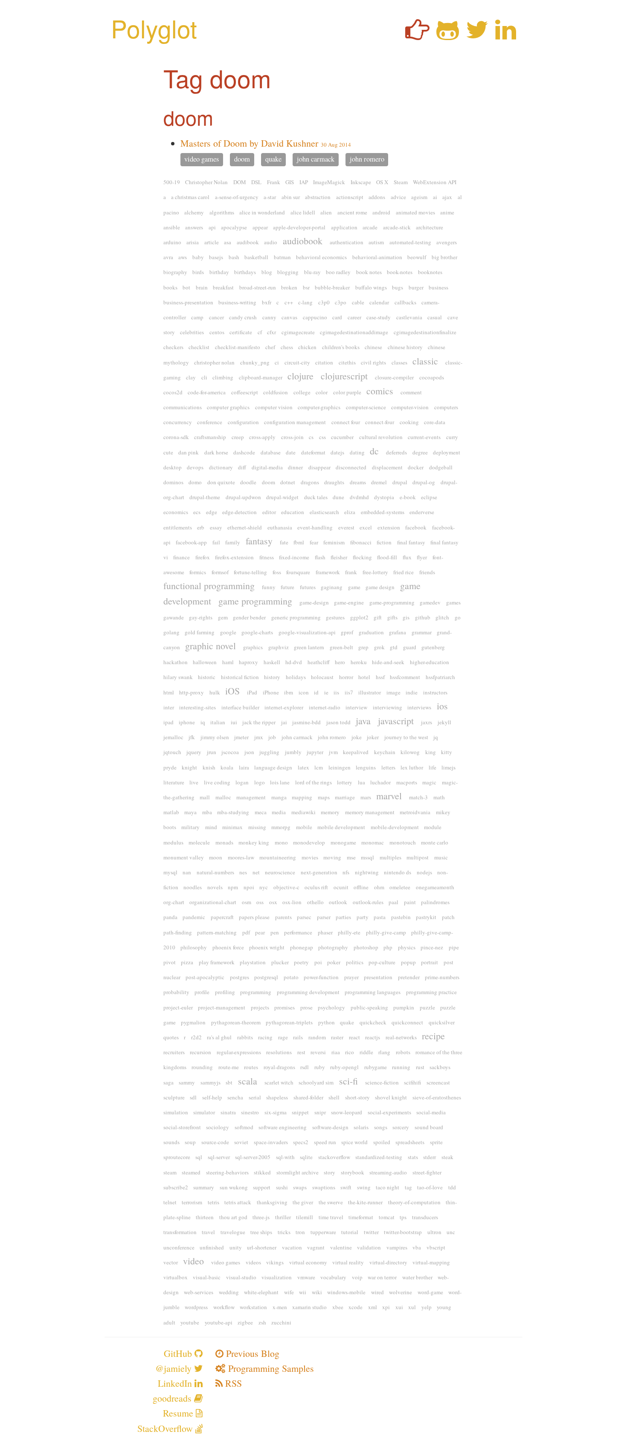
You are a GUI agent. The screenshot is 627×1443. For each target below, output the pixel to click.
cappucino (315, 317)
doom (242, 159)
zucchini (281, 1322)
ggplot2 (359, 617)
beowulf (416, 257)
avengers (446, 242)
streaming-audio (388, 1172)
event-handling (315, 527)
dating (357, 452)
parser (324, 917)
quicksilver (442, 1022)
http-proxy (191, 692)
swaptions (323, 1187)
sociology (217, 1127)
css (322, 437)
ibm (288, 692)
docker (416, 467)
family (232, 542)
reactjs (372, 1037)
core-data (434, 422)
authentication (346, 242)
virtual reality (348, 1262)
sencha (235, 1097)
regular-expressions (239, 1052)
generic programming (296, 617)
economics (175, 512)
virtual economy (308, 1262)
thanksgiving (272, 1202)
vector (170, 1262)
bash (234, 257)
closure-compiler (394, 377)
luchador (380, 782)
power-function (321, 977)
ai (435, 197)
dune (338, 497)
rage (283, 1037)
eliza (349, 512)
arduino (172, 242)
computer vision (274, 407)
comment (411, 392)
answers (194, 227)
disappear (319, 467)
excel (366, 527)
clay (191, 377)
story (329, 1172)
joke (356, 737)
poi (318, 962)
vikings (275, 1262)
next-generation (319, 872)
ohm (379, 887)
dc (374, 451)
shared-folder (308, 1097)
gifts (392, 617)
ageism (419, 197)
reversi (318, 1052)
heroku (359, 662)
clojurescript (344, 376)
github (422, 617)
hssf (380, 677)
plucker (280, 962)
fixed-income (294, 557)
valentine (341, 1247)
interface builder (240, 707)
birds (198, 272)
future (287, 587)
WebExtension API (434, 182)
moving (332, 857)
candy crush (243, 317)
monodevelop (309, 842)
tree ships (261, 1232)
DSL (256, 182)
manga (279, 797)
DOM (239, 182)
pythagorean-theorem (236, 1022)
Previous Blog (251, 1353)
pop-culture (382, 962)
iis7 (349, 692)
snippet (300, 1112)
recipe (433, 1035)
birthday (219, 272)
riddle (366, 1052)
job (272, 737)
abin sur (291, 197)
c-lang (305, 302)
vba (416, 1247)
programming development (308, 992)
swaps (300, 1187)
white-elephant (261, 1292)
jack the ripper (259, 722)
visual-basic (207, 1277)
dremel (379, 482)
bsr (306, 287)
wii (302, 1292)
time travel (331, 1217)
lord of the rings (313, 782)
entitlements (177, 527)
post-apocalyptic (205, 977)
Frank (273, 182)
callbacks (405, 302)
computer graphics (228, 407)
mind (211, 827)
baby (198, 257)
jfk (192, 737)
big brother (444, 257)
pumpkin (403, 1007)
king (430, 752)
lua (361, 782)
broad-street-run (257, 287)
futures (308, 587)
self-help (212, 1097)
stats (413, 1157)
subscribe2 (175, 1187)
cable (358, 302)
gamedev (430, 602)
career (354, 317)
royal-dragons (279, 1067)
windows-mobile (346, 1292)
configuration (243, 422)
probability (176, 992)
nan (187, 872)
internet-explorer (283, 707)
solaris (361, 1127)
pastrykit (426, 917)
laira (244, 767)
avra (168, 257)
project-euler (178, 1007)
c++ (288, 302)
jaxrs (426, 722)
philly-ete (349, 932)
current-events (424, 437)
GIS (289, 182)
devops (195, 467)
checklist (199, 347)
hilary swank (178, 677)
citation (324, 362)
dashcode (244, 452)
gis (406, 617)
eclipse (429, 497)
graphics (253, 647)
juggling (269, 752)
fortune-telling (250, 572)
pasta (380, 917)
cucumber (342, 437)
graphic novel (210, 645)
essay (216, 527)
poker (333, 962)
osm (246, 902)
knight (189, 767)
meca (261, 812)
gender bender (249, 617)
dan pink (188, 452)
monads (224, 842)
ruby (319, 1067)
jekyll (444, 722)
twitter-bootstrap (403, 1232)
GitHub (179, 1353)
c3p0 (324, 302)
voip (357, 1277)
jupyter (315, 752)
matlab (171, 812)
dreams (358, 482)
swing (364, 1187)
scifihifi (412, 1082)
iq (202, 722)
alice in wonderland (262, 212)
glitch (442, 617)
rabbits (245, 1037)
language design (273, 767)
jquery (193, 752)
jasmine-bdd (306, 722)
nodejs (424, 872)
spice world (354, 1142)
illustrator (369, 692)
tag (408, 1187)
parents (283, 917)
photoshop (366, 947)
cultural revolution (381, 437)
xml (372, 1307)
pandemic (194, 917)
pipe (454, 947)
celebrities (192, 332)
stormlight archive (297, 1172)
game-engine (349, 602)
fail (216, 542)
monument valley (183, 857)
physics (406, 947)
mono (281, 842)
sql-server (219, 1157)
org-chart (173, 902)
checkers (173, 347)
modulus (173, 842)
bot (186, 287)
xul (412, 1307)
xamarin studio (309, 1307)
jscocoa (230, 752)
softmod (244, 1127)
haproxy (248, 662)
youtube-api (218, 1322)
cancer (216, 317)
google (228, 632)
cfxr (271, 332)
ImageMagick (329, 182)
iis (336, 692)
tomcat (387, 1217)
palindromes (435, 902)
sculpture (174, 1097)
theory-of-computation (414, 1202)
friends (427, 572)
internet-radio (324, 707)
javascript (396, 720)
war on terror (382, 1277)
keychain (384, 752)
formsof (220, 572)
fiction (384, 542)
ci (277, 362)
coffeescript (244, 392)
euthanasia (279, 527)
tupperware (323, 1232)
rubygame (375, 1067)
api (212, 227)
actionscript (349, 197)
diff (242, 467)
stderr (429, 1157)
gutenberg (433, 647)
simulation (175, 1112)
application (344, 227)
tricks (284, 1232)
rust (420, 1067)
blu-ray (312, 272)
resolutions (279, 1052)
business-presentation (188, 302)
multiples (390, 857)
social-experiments (389, 1112)
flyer (422, 557)
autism (376, 242)
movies (310, 857)
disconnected (351, 467)
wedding (229, 1292)
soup (190, 1142)
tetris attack (237, 1202)
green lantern (309, 647)
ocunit (341, 887)
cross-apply (262, 437)
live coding (217, 782)
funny (269, 587)
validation (369, 1247)
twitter (371, 1232)
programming (255, 992)
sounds (171, 1142)
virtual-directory (388, 1262)
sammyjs (210, 1082)
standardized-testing (378, 1157)
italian (217, 722)
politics (354, 962)
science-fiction (382, 1082)
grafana (397, 632)
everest (346, 527)
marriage (345, 797)
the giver (303, 1202)
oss (260, 902)
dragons (310, 482)
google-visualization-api (307, 632)
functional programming (209, 585)
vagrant (316, 1247)
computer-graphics (319, 407)
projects (260, 1007)
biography (175, 272)
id (316, 692)
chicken (307, 347)
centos (216, 332)
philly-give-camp (386, 932)
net (256, 872)
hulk (214, 692)
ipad (168, 722)
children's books (341, 347)
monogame (343, 842)
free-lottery (375, 572)
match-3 (418, 797)
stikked (262, 1172)
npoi (249, 887)
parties (343, 917)
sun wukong (234, 1187)
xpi (386, 1307)
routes (251, 1067)
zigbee (245, 1322)
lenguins (366, 767)
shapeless (277, 1097)
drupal (399, 482)
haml (228, 662)
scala (247, 1081)
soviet (241, 1142)
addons (377, 197)
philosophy (193, 947)
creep (238, 437)
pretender (409, 977)
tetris (213, 1202)
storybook (352, 1172)
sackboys (440, 1067)
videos (253, 1262)
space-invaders (271, 1142)
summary (203, 1187)
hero (340, 662)
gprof (347, 632)
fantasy (259, 541)
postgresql (266, 977)
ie (326, 692)
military (190, 827)
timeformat (360, 1217)
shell (334, 1097)
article (211, 242)
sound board (429, 1127)
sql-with (285, 1157)
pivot (169, 962)
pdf (246, 932)
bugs (397, 287)
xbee (337, 1307)
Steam (401, 182)
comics (379, 391)
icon (304, 692)
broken (289, 287)
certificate (240, 332)
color (322, 392)
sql (198, 1157)
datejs (337, 452)
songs (380, 1127)
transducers (425, 1217)
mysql (170, 872)
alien (326, 212)
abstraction (318, 197)
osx (273, 902)
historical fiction (240, 677)
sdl (193, 1097)
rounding (202, 1067)
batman (282, 257)
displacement (387, 467)
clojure (300, 376)
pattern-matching (217, 932)
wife (289, 1292)
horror (346, 677)
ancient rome (352, 212)
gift (378, 617)
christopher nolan (214, 362)
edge (211, 512)
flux (407, 557)
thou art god (233, 1217)
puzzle (427, 1007)
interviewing (387, 707)
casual (434, 317)
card (337, 317)
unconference (178, 1247)
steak (447, 1157)
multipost (417, 857)
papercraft (222, 917)
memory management (370, 812)
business (438, 287)
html (168, 692)
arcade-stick (397, 227)
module (432, 827)
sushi (282, 1187)
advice (398, 197)
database (271, 452)
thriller (283, 1217)
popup (408, 962)
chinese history (405, 347)
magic (429, 782)
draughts (334, 482)
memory (330, 812)
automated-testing (410, 242)
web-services (198, 1292)
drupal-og (423, 482)
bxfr (266, 302)
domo (195, 482)
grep (363, 647)
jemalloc (173, 737)
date (291, 452)
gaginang (332, 587)
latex (303, 767)
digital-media (267, 467)
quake (273, 159)
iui (234, 722)
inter (168, 707)
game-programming (392, 602)
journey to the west (406, 737)
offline (361, 887)
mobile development (341, 827)
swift (345, 1187)
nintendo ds (397, 872)
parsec (304, 917)
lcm (318, 767)
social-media (431, 1112)
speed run (325, 1142)
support (261, 1187)
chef (270, 347)
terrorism (192, 1202)
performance (298, 932)
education (292, 512)
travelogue (233, 1232)
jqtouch (172, 752)
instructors (435, 692)
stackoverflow (334, 1157)
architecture (429, 227)
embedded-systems (382, 512)
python (326, 1022)
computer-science (366, 407)
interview (356, 707)
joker (373, 737)
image (393, 692)
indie (412, 692)
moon (215, 857)
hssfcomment (405, 677)
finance (181, 557)
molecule (199, 842)
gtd (394, 647)
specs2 (300, 1142)
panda (170, 917)
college (302, 392)
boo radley (338, 272)
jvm (333, 752)
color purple (347, 392)
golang (171, 632)
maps (324, 797)
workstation (253, 1307)
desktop (172, 467)
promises (284, 1007)
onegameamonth (435, 887)
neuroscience (280, 872)
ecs (196, 512)
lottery (344, 782)
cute (168, 452)
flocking (362, 557)
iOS (232, 691)
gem (223, 617)
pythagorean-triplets (289, 1022)
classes (399, 362)
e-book (408, 497)
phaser (325, 932)
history (272, 677)
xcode (355, 1307)
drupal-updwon (243, 497)
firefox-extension (234, 557)
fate (284, 542)
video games (201, 159)
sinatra (228, 1112)
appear (260, 227)
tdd (452, 1187)
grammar (422, 632)
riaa (335, 1052)
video (193, 1261)
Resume (179, 1413)
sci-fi (348, 1081)
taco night (387, 1187)
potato (291, 977)
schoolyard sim (316, 1082)
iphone (187, 722)
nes (243, 872)
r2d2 (196, 1037)
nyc (263, 887)
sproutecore (176, 1157)
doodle (248, 482)
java (363, 720)
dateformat (313, 452)
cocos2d (173, 392)
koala (227, 767)
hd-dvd (293, 662)
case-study (378, 317)
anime (447, 212)
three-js (261, 1217)
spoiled (381, 1142)
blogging (288, 272)
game (354, 587)
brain (202, 287)
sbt (229, 1082)
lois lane (280, 782)
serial (255, 1097)
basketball (256, 257)
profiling (225, 992)
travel (208, 1232)
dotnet (287, 482)
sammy (187, 1082)
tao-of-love (430, 1187)
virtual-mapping (431, 1262)
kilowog (410, 752)
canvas (289, 317)
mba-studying (233, 812)
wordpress (196, 1307)
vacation (292, 1247)
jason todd (338, 722)
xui (399, 1307)
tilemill (304, 1217)
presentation (378, 977)
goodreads (173, 1398)
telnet (170, 1202)
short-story (357, 1097)
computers (446, 407)
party (363, 917)
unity (235, 1247)
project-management (221, 1007)
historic (206, 677)
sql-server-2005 (252, 1157)
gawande (173, 617)
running (401, 1067)
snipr (320, 1112)
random (317, 1037)
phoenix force (228, 947)
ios (442, 706)
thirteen (205, 1217)
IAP (303, 182)
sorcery (400, 1127)
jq (435, 737)
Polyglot (154, 28)
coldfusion (275, 392)
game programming (255, 601)
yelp (426, 1307)
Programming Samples (270, 1368)
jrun (211, 752)
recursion (200, 1052)
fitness (266, 557)
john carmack (315, 159)
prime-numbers (442, 977)
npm (233, 887)
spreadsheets (409, 1142)
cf (260, 332)
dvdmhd (359, 497)
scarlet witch (278, 1082)
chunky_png (255, 362)
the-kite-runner (365, 1202)
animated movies (415, 212)
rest (301, 1052)
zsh (262, 1322)
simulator (204, 1112)
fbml (298, 542)
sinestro (250, 1112)
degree (420, 452)
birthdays (245, 272)
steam (170, 1172)
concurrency (177, 422)
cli (204, 377)
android (381, 212)
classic (425, 361)
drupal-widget (282, 497)
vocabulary (333, 1277)
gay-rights (200, 617)
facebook (416, 527)
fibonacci (361, 542)
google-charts (257, 632)
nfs (346, 872)
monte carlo (434, 842)
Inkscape (361, 182)
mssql (367, 857)
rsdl (304, 1067)
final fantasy (411, 542)
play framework (217, 962)
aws (182, 257)
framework (328, 572)
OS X (382, 182)
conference (209, 422)
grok (379, 647)
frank (351, 572)
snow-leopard (346, 1112)
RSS (232, 1383)
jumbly (293, 752)
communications (182, 407)
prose (306, 1007)
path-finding (177, 932)
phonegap (301, 947)
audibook (248, 242)
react (354, 1037)
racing (265, 1037)
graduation (371, 632)
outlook (338, 902)
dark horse (216, 452)
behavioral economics (321, 257)
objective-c (286, 887)
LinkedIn (176, 1383)
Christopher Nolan (206, 182)
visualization (276, 1277)
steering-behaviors (227, 1172)
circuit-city (297, 362)
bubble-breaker (332, 287)
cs (311, 437)
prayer (351, 977)
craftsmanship (210, 437)
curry (452, 437)
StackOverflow (166, 1428)
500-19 (171, 182)
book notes (369, 272)
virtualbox (175, 1277)
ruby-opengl (344, 1067)
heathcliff (319, 662)
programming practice (431, 992)
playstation (253, 962)
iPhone (271, 692)
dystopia (384, 497)
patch (448, 917)
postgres (239, 977)
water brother (417, 1277)
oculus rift (316, 887)
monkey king (253, 842)
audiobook (302, 240)
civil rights (373, 362)
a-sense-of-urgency (236, 197)
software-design (330, 1127)
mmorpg (280, 827)
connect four (345, 422)
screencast (438, 1082)
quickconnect (407, 1022)
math (439, 797)
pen (274, 932)
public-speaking (369, 1007)
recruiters (174, 1052)
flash (320, 557)
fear (314, 542)
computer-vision (410, 407)
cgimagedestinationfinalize (425, 332)
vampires (396, 1247)
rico (349, 1052)
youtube (189, 1322)
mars (365, 797)
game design (380, 587)
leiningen (339, 767)
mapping (302, 797)
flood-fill (387, 557)
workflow (224, 1307)
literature (173, 782)
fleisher (339, 557)
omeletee (399, 887)
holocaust (322, 677)
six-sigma (275, 1112)
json (249, 752)
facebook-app (191, 542)
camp (197, 317)
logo (259, 782)
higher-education (429, 662)
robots (403, 1052)
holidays (296, 677)
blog (266, 272)
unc (451, 1232)
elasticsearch (324, 512)
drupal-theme (204, 497)
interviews (419, 707)
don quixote (221, 482)
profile (201, 992)
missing (257, 827)
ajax (447, 197)
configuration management (295, 422)
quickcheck (373, 1022)
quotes (171, 1037)
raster (337, 1037)
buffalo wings (371, 287)
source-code (215, 1142)
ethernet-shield (244, 527)
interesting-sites (197, 707)
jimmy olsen (214, 737)
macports (406, 782)
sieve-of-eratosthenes (436, 1097)
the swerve (331, 1202)
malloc (223, 797)
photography (333, 947)
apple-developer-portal (299, 227)
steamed (191, 1172)
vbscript (436, 1247)
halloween (205, 662)
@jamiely (174, 1368)
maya (190, 812)
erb (200, 527)
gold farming (200, 632)
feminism (334, 542)
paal (393, 902)
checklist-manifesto (237, 347)
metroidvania (415, 812)
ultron (434, 1232)
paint (410, 902)
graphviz (278, 647)
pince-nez (432, 947)
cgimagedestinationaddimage (354, 332)
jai (284, 722)
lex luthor (412, 767)
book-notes (399, 272)
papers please (254, 917)
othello (315, 902)
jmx (258, 737)
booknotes (430, 272)
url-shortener (261, 1247)
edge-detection (239, 512)
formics (197, 572)
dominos (173, 482)
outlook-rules (368, 902)
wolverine (400, 1292)
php (387, 947)
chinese (373, 347)
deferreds (396, 452)
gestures (335, 617)
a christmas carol (190, 197)
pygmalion (193, 1022)
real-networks (401, 1037)
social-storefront (182, 1127)
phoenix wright (266, 947)
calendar (379, 302)
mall (205, 797)
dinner (295, 467)
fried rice (403, 572)
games (453, 602)
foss (277, 572)
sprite (436, 1142)
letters (388, 767)
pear (260, 932)
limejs (448, 767)
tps (403, 1217)
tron (300, 1232)
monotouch (402, 842)
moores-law (241, 857)
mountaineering (277, 857)
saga (168, 1082)
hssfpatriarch (440, 677)
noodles (192, 887)
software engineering (282, 1127)
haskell (272, 662)
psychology (331, 1007)
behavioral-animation (377, 257)
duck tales (316, 497)
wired (377, 1292)
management (251, 797)
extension (388, 527)
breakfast (223, 287)
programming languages (373, 992)
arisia (192, 242)
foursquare (298, 572)
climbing (222, 377)
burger (416, 287)
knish (209, 767)
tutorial (349, 1232)
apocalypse (234, 227)
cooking (409, 422)
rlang (384, 1052)
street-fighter (426, 1172)
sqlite (306, 1157)
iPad (252, 692)
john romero (367, 159)
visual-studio (241, 1277)
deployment (446, 452)
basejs (216, 257)
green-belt (341, 647)
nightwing (367, 872)
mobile (304, 827)
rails (298, 1037)
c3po (340, 302)
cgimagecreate (298, 332)
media (279, 812)
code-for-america (207, 392)
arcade (370, 227)
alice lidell (302, 212)
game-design (314, 602)
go (458, 617)
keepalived (356, 752)
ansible (171, 227)
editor (269, 512)
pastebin (401, 917)
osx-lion (292, 902)
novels (215, 887)
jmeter (241, 737)
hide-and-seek (388, 662)
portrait (429, 962)
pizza (187, 962)
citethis (347, 362)
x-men (280, 1307)
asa (227, 242)
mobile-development (395, 827)
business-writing (237, 302)
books (170, 287)
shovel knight (391, 1097)
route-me (228, 1067)
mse (351, 857)
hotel (364, 677)
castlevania (409, 317)
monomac (372, 842)
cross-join (292, 437)
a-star (270, 197)
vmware (306, 1277)
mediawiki (303, 812)
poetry (301, 962)
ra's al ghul (219, 1037)
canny (269, 317)
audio (270, 242)
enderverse (421, 512)
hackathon (175, 662)
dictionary (221, 467)
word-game (430, 1292)
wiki (317, 1292)
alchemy (194, 212)
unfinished (212, 1247)
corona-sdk (176, 437)
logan (242, 782)
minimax (232, 827)
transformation (180, 1232)
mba (207, 812)
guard (409, 647)
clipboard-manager (260, 377)
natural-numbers (215, 872)
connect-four (379, 422)
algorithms (221, 212)
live (193, 782)
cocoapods (431, 377)
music (441, 857)
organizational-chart (212, 902)
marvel (389, 795)
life (432, 767)
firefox (202, 557)
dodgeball (441, 467)
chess (287, 347)
